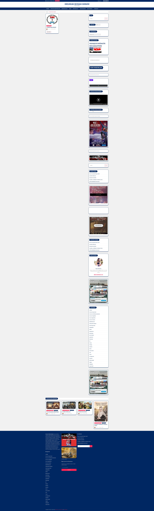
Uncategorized (91, 356)
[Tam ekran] (106, 104)
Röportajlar (75, 8)
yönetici (49, 413)
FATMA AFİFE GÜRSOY (92, 323)
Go (106, 18)
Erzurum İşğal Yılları (92, 317)
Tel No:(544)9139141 (98, 225)
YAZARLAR (96, 8)
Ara (91, 80)
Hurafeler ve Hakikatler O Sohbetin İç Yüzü (95, 179)
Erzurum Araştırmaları (55, 8)
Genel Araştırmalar (92, 325)
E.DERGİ (90, 310)
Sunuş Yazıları (91, 350)
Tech (90, 352)
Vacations (90, 358)
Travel (90, 354)
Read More (49, 31)
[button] (98, 100)
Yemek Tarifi (91, 366)
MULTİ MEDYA (91, 335)
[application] (98, 100)
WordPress (57, 509)
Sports (90, 348)
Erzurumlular (64, 8)
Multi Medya (89, 8)
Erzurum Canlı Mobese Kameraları (51, 457)
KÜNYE (90, 329)
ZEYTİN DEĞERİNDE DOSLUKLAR (94, 181)
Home (47, 11)
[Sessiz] (105, 104)
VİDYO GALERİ (91, 360)
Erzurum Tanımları (92, 319)
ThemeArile (65, 509)
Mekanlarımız (83, 8)
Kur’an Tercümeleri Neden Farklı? (94, 173)
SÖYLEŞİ (90, 344)
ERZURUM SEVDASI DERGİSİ (77, 4)
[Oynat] (90, 104)
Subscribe (69, 469)
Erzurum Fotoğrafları (92, 315)
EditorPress (61, 509)
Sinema (47, 483)
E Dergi (47, 8)
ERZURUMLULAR (92, 321)
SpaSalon (90, 346)
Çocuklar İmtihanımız (92, 175)
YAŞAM (70, 8)
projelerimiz (91, 337)
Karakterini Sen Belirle (92, 177)
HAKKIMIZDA (91, 327)
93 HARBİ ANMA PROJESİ (52, 11)
